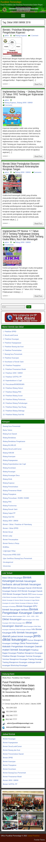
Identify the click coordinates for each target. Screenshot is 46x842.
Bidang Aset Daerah (10, 434)
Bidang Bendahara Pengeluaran (14, 441)
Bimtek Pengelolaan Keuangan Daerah (22, 611)
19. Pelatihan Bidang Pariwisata (14, 399)
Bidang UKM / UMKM (25, 103)
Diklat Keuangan (12, 619)
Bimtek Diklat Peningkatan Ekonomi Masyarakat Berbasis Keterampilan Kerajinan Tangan (21, 166)
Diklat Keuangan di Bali (30, 626)
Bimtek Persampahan (10, 539)
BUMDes (6, 547)
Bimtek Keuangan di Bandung (15, 597)
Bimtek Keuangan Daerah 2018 (23, 588)
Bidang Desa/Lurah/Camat (12, 449)
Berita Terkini (7, 430)
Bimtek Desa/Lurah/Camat (12, 746)
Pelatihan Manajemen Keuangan (30, 653)
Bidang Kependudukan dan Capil (14, 464)
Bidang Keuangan (9, 472)
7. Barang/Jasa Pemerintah (12, 354)
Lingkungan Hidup (9, 551)
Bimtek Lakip (7, 536)
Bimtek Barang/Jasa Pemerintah (14, 773)
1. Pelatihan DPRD (9, 331)
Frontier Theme (39, 840)
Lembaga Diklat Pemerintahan (24, 643)
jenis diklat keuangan (21, 638)
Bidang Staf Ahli (8, 517)
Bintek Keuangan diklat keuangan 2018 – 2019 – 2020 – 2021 (20, 616)
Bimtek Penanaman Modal (12, 777)
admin (7, 36)
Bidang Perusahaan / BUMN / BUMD (16, 498)
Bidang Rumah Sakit (10, 509)
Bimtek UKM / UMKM (10, 780)
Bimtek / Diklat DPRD (10, 528)
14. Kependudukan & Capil (12, 380)
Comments (8, 105)
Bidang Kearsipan (9, 456)
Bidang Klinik (7, 479)
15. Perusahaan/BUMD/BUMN (13, 384)
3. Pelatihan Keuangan (11, 339)
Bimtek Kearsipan (9, 761)
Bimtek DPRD (8, 758)
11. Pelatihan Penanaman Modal (14, 369)
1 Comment (34, 36)
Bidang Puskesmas (10, 506)
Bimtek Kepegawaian (10, 743)
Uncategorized (8, 562)
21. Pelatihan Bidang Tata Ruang (14, 407)
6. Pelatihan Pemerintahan (12, 350)
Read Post (38, 84)
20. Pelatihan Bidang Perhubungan (15, 403)
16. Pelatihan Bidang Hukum (13, 388)
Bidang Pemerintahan (10, 487)
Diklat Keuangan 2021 (18, 623)
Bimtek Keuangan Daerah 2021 (19, 594)
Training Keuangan (35, 659)
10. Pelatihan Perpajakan (12, 365)
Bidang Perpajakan (9, 494)
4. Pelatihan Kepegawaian (12, 343)
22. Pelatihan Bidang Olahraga (13, 411)
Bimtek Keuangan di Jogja (27, 600)
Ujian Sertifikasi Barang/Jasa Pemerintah (17, 558)
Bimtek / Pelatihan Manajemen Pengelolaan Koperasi (18, 31)
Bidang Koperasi (21, 36)
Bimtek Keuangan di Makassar (24, 603)
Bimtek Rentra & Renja (11, 543)
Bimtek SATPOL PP (10, 784)
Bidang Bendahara (9, 438)
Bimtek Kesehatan (9, 769)
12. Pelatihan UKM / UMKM (13, 373)
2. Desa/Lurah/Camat (10, 335)
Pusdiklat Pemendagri (10, 1)
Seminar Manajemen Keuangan (15, 659)
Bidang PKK (7, 502)
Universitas (7, 566)
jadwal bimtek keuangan (22, 636)
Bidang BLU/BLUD (9, 445)
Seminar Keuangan (33, 656)
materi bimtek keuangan (16, 649)
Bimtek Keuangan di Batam (32, 597)
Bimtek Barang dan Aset (11, 750)
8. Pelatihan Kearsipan (11, 358)
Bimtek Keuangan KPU (26, 606)
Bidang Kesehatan (9, 468)
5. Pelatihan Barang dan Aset (13, 347)
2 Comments (9, 245)
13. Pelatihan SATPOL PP (12, 377)
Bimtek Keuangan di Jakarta (10, 600)
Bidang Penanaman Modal (12, 490)
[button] (23, 801)
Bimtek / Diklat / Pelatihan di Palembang (17, 524)
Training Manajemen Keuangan (14, 662)
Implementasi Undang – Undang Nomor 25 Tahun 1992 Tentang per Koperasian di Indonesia (23, 94)
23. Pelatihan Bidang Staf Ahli (13, 414)
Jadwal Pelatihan (33, 836)
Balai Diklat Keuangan (12, 577)
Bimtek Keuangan (9, 739)
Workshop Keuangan (19, 665)
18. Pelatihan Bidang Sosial (12, 396)
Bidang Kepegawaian (10, 460)
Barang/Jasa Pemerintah (11, 426)
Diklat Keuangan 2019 (28, 619)
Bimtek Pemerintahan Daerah (13, 754)
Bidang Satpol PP (9, 513)
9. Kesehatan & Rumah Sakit (13, 362)
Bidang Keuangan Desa (11, 475)
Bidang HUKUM (8, 453)
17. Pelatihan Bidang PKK (12, 392)
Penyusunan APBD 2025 (11, 555)
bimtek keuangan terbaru (15, 609)
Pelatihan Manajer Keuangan (13, 656)
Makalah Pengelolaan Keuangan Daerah (22, 646)
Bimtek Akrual (8, 532)
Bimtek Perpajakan (9, 765)
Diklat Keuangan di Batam (23, 629)
